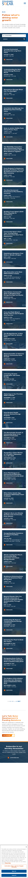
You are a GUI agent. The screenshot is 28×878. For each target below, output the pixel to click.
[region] (14, 861)
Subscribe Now (14, 757)
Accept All (14, 875)
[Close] (26, 847)
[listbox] (14, 35)
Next (18, 701)
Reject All (14, 871)
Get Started (6, 735)
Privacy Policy (8, 863)
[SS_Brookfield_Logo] (8, 3)
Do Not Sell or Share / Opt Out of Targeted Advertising (14, 866)
